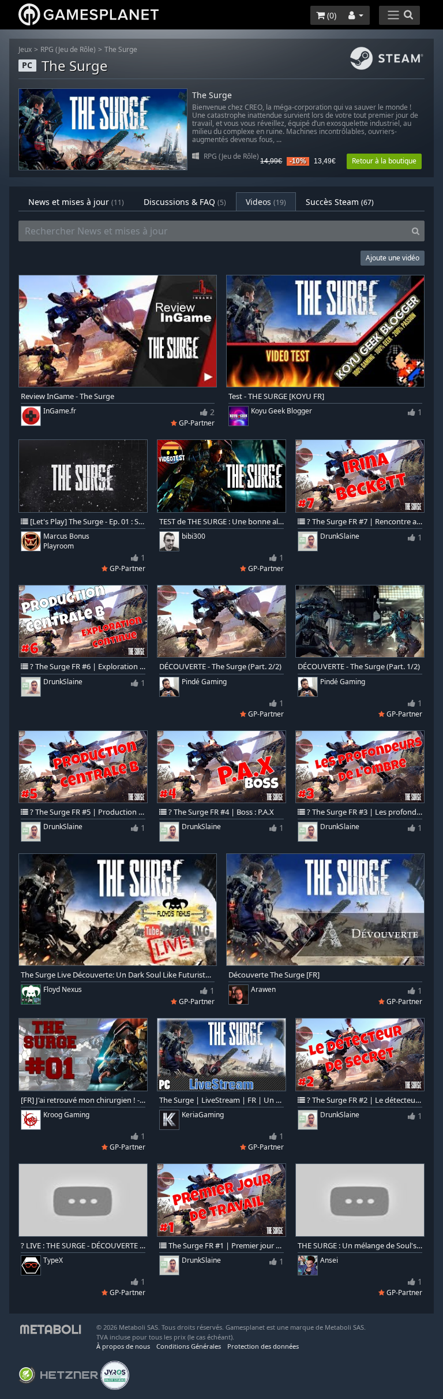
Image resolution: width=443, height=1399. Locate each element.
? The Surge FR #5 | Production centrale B (86, 812)
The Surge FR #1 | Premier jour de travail (225, 1245)
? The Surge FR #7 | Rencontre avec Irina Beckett (363, 521)
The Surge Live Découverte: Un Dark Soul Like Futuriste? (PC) (118, 975)
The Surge (120, 49)
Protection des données (263, 1346)
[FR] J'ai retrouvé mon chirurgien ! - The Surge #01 (83, 1100)
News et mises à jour (76, 201)
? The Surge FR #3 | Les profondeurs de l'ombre (363, 812)
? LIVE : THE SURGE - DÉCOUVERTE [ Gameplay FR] (83, 1245)
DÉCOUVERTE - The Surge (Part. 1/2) (359, 666)
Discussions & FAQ (185, 201)
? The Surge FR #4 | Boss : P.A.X (220, 812)
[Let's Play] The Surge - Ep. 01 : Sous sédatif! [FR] (86, 521)
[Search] (416, 231)
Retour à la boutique (384, 161)
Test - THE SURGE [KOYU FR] (276, 396)
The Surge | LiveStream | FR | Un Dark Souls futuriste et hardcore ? (221, 1100)
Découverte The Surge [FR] (274, 975)
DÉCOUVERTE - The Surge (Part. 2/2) (220, 666)
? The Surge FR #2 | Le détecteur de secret (363, 1100)
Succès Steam (340, 201)
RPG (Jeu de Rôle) (68, 49)
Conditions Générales (188, 1346)
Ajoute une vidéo (392, 258)
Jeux (25, 49)
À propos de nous (123, 1346)
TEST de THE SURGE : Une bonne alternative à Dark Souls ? (221, 521)
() (330, 15)
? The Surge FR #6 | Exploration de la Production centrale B (86, 666)
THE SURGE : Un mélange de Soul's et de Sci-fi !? (360, 1245)
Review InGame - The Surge (67, 396)
